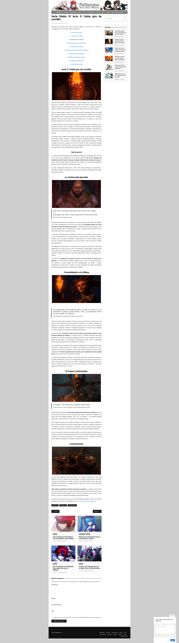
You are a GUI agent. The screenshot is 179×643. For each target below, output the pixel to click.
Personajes (90, 12)
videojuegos (73, 505)
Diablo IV (64, 505)
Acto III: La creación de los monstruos (85, 501)
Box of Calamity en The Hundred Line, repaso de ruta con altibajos (63, 568)
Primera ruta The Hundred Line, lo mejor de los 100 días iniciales (89, 567)
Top (84, 12)
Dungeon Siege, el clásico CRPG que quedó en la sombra (119, 41)
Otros (113, 12)
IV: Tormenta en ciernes (76, 46)
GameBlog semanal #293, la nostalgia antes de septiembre (120, 58)
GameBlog (58, 12)
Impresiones (73, 12)
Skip (168, 640)
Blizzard (56, 505)
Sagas (103, 12)
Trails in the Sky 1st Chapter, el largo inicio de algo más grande (120, 50)
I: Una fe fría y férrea (76, 36)
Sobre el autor (119, 12)
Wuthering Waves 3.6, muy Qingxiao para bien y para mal (120, 75)
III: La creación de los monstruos (76, 43)
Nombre (53, 598)
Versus (108, 12)
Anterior (56, 511)
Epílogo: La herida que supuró (76, 57)
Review (66, 12)
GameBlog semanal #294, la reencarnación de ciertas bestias (120, 32)
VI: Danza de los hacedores (76, 53)
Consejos (98, 12)
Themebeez (65, 632)
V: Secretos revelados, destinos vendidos (76, 50)
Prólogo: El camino (76, 32)
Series (79, 12)
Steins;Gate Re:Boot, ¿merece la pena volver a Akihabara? (120, 67)
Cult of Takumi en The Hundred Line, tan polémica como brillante (63, 537)
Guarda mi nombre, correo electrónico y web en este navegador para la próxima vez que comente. (77, 617)
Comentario (54, 584)
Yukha (54, 23)
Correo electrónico (56, 604)
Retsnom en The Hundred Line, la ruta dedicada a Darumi (89, 537)
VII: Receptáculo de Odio (76, 60)
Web (52, 611)
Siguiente (96, 511)
